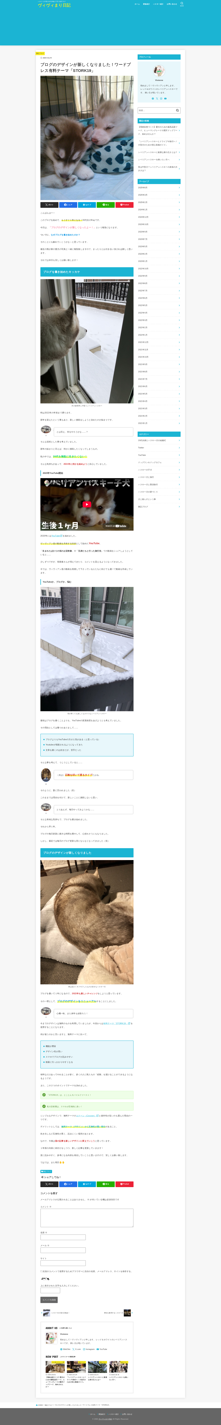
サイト (43, 1258)
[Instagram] (89, 1349)
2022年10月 (143, 269)
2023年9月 (142, 232)
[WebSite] (65, 1349)
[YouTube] (102, 1349)
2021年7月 (142, 379)
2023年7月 (142, 239)
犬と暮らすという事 (147, 499)
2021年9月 (142, 364)
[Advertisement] (110, 27)
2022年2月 (142, 327)
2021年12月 (143, 342)
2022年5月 (142, 305)
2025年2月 (142, 202)
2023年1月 (142, 261)
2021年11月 (143, 350)
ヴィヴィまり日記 (54, 5)
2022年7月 (142, 291)
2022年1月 (142, 335)
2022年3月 (142, 320)
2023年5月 (142, 246)
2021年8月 (142, 372)
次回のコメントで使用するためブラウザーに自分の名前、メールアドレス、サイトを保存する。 (88, 1271)
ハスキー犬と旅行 (146, 477)
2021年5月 (142, 394)
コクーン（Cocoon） (86, 1116)
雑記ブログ (40, 53)
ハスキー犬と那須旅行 (148, 485)
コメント (45, 1207)
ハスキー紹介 (158, 4)
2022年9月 (142, 276)
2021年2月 (142, 416)
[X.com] (76, 1349)
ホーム (137, 4)
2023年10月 (143, 224)
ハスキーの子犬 (145, 470)
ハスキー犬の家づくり (148, 492)
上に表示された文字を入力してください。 (60, 1285)
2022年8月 (142, 283)
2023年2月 (142, 254)
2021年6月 (142, 386)
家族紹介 (146, 4)
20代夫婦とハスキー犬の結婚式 (152, 440)
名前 (43, 1232)
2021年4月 (142, 401)
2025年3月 (142, 195)
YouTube (56, 536)
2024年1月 (142, 210)
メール (44, 1245)
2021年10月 (143, 357)
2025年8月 (142, 188)
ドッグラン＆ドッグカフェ (150, 462)
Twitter (141, 448)
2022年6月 (142, 298)
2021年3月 (142, 409)
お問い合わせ (172, 4)
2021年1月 (142, 423)
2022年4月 (142, 313)
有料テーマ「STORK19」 (115, 1023)
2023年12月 (143, 217)
